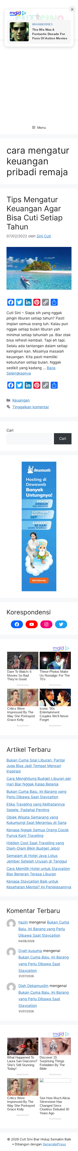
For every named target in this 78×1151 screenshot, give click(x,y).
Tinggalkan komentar (30, 407)
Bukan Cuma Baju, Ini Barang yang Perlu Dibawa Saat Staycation (43, 929)
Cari (9, 430)
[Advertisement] (39, 80)
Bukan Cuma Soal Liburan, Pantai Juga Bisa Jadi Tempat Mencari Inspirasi (35, 765)
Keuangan (21, 400)
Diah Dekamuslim (33, 986)
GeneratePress (54, 1144)
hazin (23, 922)
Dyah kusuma (30, 951)
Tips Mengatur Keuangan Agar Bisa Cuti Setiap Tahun (34, 213)
